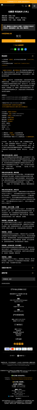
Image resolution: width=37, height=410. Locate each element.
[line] (15, 49)
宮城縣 (12, 117)
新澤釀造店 (17, 70)
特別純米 (9, 70)
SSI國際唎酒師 (30, 136)
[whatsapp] (22, 49)
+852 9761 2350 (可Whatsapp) (18, 300)
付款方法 (18, 335)
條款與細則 (18, 334)
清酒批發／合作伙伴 (18, 332)
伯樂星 (11, 59)
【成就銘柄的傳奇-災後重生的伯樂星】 (12, 105)
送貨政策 (18, 330)
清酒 (10, 113)
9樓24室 (18, 295)
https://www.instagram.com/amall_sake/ (22, 379)
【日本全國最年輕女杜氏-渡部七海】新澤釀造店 (15, 106)
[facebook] (18, 49)
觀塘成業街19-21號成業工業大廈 (18, 294)
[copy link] (25, 49)
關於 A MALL (18, 329)
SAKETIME (30, 59)
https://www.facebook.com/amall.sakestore (21, 377)
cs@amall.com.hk (18, 306)
